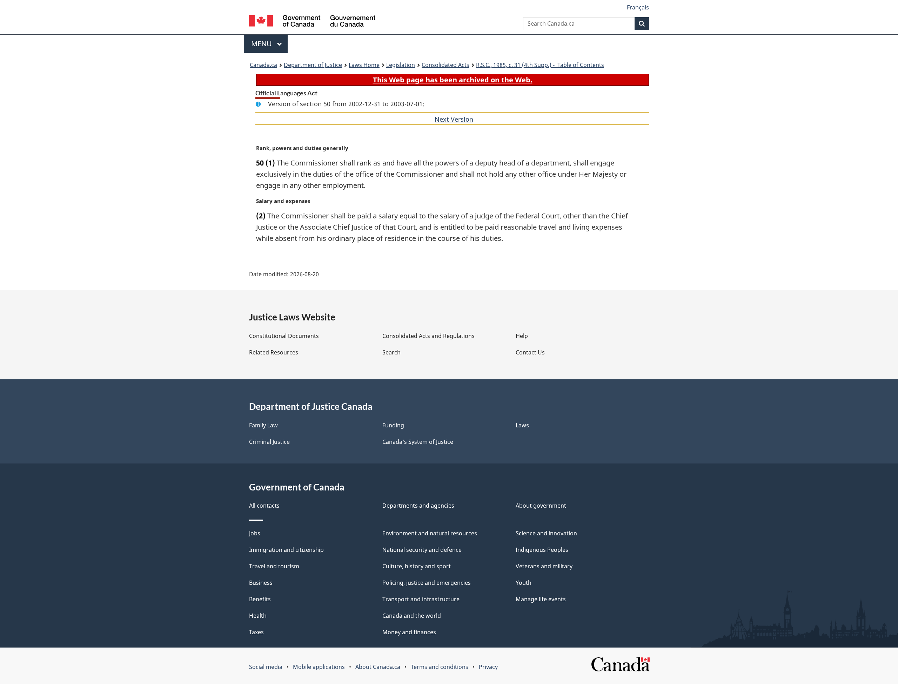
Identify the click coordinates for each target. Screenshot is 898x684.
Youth (523, 583)
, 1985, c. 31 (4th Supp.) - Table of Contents (540, 65)
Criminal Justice (269, 442)
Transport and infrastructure (421, 599)
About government (541, 505)
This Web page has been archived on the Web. (452, 79)
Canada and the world (411, 615)
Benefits (260, 599)
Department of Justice (313, 65)
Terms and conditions (439, 667)
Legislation (400, 65)
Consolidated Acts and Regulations (428, 336)
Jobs (254, 533)
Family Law (263, 425)
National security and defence (422, 550)
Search (391, 352)
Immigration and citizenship (286, 550)
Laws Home (364, 65)
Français (638, 7)
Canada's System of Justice (417, 442)
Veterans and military (544, 566)
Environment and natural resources (429, 533)
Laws (522, 425)
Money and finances (409, 632)
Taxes (256, 632)
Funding (393, 425)
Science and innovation (546, 533)
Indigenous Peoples (542, 550)
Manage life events (541, 599)
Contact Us (530, 352)
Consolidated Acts (445, 65)
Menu (262, 43)
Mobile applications (319, 667)
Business (261, 583)
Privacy (488, 667)
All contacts (264, 505)
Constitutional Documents (284, 336)
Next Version (454, 119)
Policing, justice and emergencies (426, 583)
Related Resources (273, 352)
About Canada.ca (377, 667)
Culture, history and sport (416, 566)
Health (258, 615)
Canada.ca (263, 65)
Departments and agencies (418, 505)
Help (522, 336)
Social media (265, 667)
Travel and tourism (274, 566)
